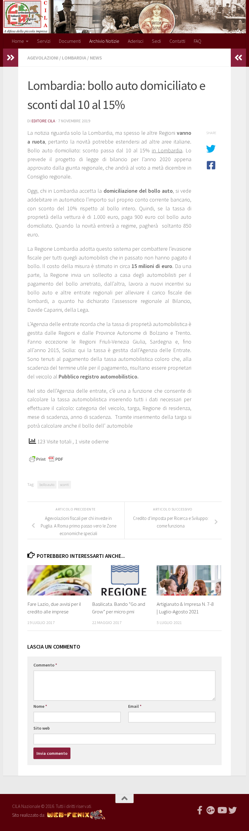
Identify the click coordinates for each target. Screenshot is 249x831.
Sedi (156, 41)
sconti (64, 484)
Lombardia (74, 58)
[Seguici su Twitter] (232, 810)
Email (135, 706)
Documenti (70, 41)
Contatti (177, 41)
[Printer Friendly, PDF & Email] (46, 458)
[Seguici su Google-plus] (210, 810)
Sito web (41, 728)
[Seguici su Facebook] (200, 810)
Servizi (43, 41)
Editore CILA (43, 121)
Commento (45, 665)
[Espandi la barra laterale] (10, 58)
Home (18, 41)
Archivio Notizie (104, 41)
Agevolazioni (42, 58)
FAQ (197, 41)
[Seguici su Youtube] (221, 810)
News (96, 58)
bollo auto (46, 484)
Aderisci (135, 41)
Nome (40, 706)
